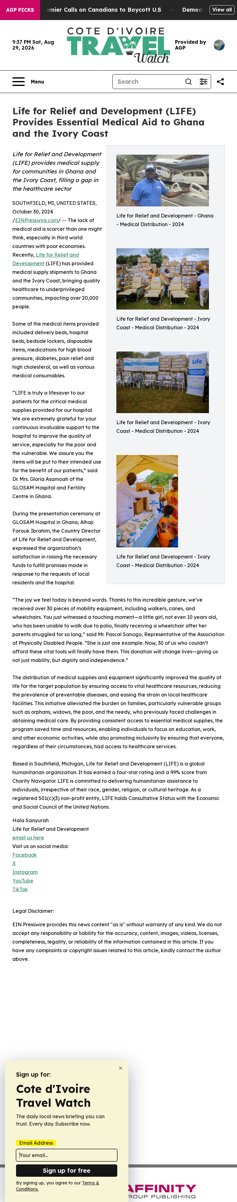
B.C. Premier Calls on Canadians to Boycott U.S (94, 9)
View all (222, 9)
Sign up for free (66, 1170)
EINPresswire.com (36, 220)
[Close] (120, 1068)
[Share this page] (220, 81)
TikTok (20, 889)
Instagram (25, 872)
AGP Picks (20, 10)
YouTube (22, 881)
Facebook (24, 855)
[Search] (188, 82)
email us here (28, 837)
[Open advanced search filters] (203, 82)
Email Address (36, 1143)
